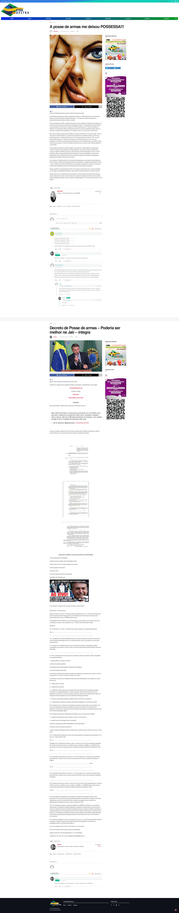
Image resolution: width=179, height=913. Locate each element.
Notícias (5, 1)
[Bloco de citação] (69, 223)
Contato (166, 18)
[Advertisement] (144, 10)
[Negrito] (57, 223)
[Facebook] (98, 845)
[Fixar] (63, 223)
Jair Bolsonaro (68, 853)
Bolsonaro (59, 206)
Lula (64, 206)
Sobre (29, 18)
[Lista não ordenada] (67, 223)
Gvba (60, 284)
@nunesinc (76, 394)
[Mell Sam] (53, 196)
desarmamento (60, 853)
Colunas (68, 18)
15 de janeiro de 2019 (63, 337)
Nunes (56, 253)
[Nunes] (53, 846)
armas (54, 206)
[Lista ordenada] (65, 223)
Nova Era (69, 206)
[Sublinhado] (61, 223)
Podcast (147, 18)
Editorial (48, 18)
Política (54, 22)
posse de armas (76, 206)
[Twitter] (100, 193)
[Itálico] (59, 223)
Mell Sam (56, 31)
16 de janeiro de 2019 (65, 31)
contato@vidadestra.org (75, 388)
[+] (76, 223)
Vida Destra (57, 907)
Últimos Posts (57, 187)
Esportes (9, 1)
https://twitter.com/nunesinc (76, 397)
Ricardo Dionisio (68, 286)
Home (2, 1)
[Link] (72, 223)
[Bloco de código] (71, 223)
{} (74, 223)
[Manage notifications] (176, 910)
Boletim (128, 18)
